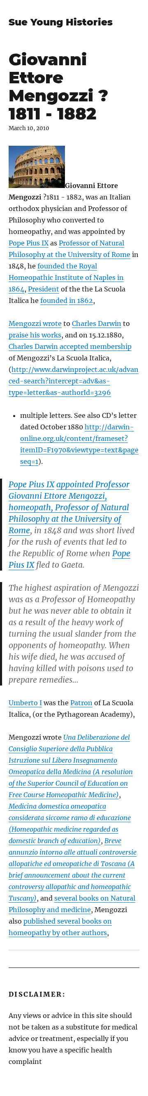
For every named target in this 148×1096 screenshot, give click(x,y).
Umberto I (25, 703)
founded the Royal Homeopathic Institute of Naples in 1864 (66, 277)
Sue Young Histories (61, 22)
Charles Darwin (96, 323)
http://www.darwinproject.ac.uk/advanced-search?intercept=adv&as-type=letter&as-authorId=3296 (74, 381)
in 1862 (81, 300)
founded (53, 300)
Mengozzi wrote (35, 323)
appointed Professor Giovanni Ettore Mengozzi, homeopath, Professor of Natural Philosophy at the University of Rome (69, 507)
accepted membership (96, 346)
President (43, 289)
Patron (81, 703)
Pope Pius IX (29, 243)
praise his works (35, 335)
